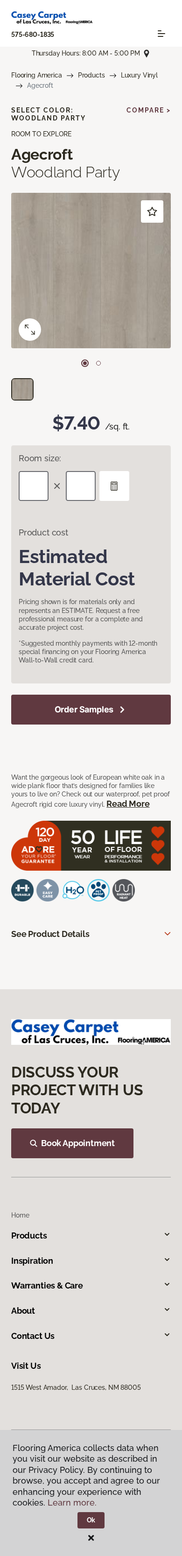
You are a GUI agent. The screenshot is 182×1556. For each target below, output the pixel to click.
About (23, 1311)
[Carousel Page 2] (98, 363)
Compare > (148, 110)
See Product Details (50, 934)
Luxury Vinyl (139, 75)
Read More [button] (127, 804)
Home (20, 1215)
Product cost (43, 532)
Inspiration (32, 1261)
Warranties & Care (47, 1285)
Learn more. (72, 1502)
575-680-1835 (32, 34)
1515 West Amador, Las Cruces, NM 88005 (76, 1387)
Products (91, 75)
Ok (91, 1520)
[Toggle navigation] (161, 33)
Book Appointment (78, 1143)
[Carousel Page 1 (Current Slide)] (85, 363)
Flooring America (36, 75)
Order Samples (84, 709)
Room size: (40, 458)
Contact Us (33, 1336)
